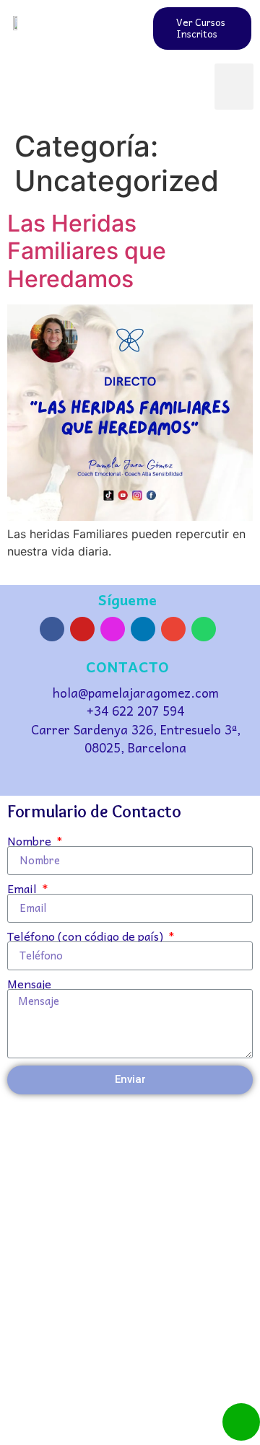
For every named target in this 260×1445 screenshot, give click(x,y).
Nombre (30, 840)
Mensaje (29, 983)
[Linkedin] (143, 629)
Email (23, 888)
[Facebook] (52, 629)
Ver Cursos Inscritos (200, 27)
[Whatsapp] (203, 629)
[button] (234, 86)
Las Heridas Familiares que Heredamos (86, 251)
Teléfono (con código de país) (86, 935)
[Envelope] (173, 629)
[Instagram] (112, 629)
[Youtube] (82, 629)
